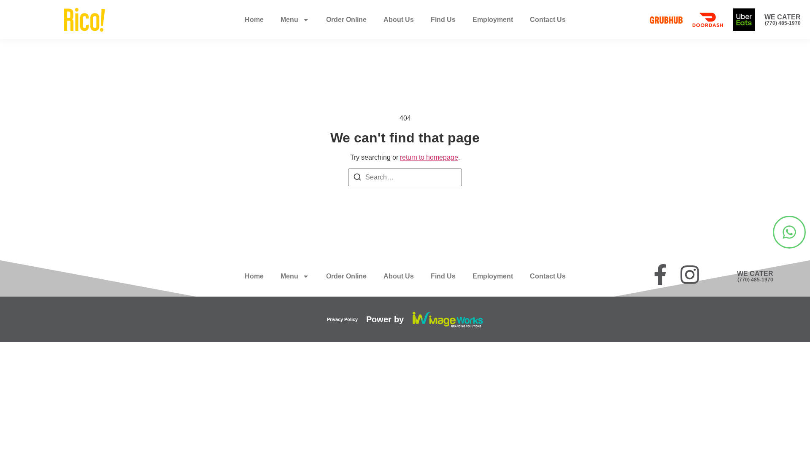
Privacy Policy (342, 319)
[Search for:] (405, 177)
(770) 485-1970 (783, 23)
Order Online (346, 19)
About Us (398, 19)
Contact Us (548, 19)
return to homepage (429, 157)
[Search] (357, 178)
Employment (492, 19)
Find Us (443, 19)
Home (254, 19)
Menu (289, 19)
